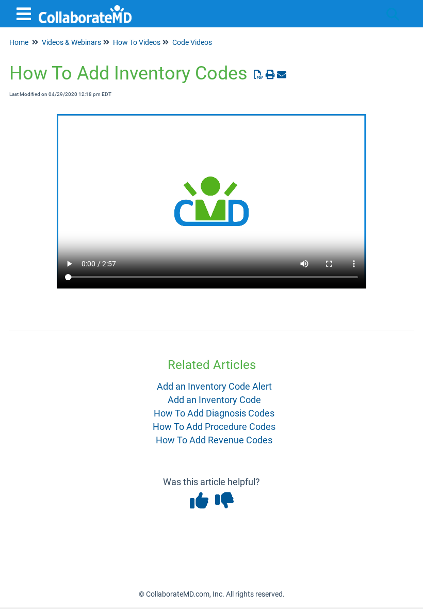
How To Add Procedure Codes (214, 426)
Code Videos (192, 42)
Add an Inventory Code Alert (214, 386)
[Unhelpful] (224, 504)
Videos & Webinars (71, 42)
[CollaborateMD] (85, 9)
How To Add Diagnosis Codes (214, 413)
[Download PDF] (259, 74)
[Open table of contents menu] (26, 12)
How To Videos (136, 42)
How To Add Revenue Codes (214, 440)
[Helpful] (200, 504)
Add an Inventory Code (214, 399)
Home (18, 42)
